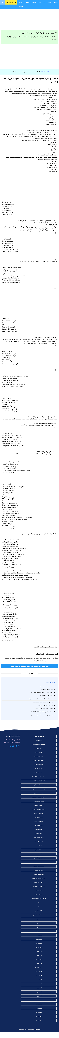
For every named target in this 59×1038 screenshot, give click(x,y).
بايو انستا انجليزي (38, 862)
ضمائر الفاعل (39, 890)
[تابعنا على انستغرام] (16, 746)
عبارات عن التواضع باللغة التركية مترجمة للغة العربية (41, 715)
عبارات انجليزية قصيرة (38, 882)
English (21, 2)
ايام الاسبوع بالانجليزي (39, 874)
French (21, 6)
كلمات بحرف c (39, 927)
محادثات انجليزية (38, 752)
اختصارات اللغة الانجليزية (38, 784)
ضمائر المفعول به (39, 894)
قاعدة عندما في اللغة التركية (47, 689)
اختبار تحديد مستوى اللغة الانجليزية (38, 789)
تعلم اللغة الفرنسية (38, 813)
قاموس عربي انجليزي (38, 805)
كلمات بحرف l (39, 963)
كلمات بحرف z (39, 1020)
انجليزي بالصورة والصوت (38, 837)
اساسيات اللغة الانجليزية (38, 736)
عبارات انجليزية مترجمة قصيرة (38, 744)
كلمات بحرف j (39, 955)
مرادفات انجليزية (38, 768)
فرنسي (49, 2)
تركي (44, 2)
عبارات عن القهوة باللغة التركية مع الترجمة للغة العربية (41, 698)
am (38, 906)
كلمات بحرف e (39, 935)
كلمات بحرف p (39, 979)
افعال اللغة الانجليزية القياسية (38, 776)
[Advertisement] (29, 17)
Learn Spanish (38, 833)
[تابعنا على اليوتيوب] (13, 746)
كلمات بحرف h (39, 947)
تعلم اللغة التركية (45, 71)
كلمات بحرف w (38, 1008)
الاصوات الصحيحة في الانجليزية (38, 797)
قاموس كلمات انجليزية (39, 801)
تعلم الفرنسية (39, 845)
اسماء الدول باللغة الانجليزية (38, 809)
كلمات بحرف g (39, 943)
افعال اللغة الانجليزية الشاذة (38, 780)
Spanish (28, 2)
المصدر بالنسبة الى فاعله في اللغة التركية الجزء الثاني (41, 692)
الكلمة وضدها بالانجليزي (38, 772)
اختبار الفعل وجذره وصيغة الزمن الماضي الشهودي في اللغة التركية (29, 666)
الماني (39, 2)
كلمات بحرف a (39, 918)
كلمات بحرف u (39, 1000)
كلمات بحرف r (39, 987)
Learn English (38, 829)
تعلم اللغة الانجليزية (38, 849)
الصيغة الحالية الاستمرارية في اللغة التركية (44, 686)
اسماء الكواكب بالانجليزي (38, 914)
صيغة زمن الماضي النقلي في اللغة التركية (44, 708)
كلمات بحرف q (39, 983)
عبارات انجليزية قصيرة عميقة (38, 878)
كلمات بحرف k (39, 959)
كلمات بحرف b (39, 923)
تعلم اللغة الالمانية (39, 817)
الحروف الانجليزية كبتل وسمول (39, 898)
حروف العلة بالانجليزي (39, 793)
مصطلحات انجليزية (39, 764)
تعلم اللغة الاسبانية (38, 821)
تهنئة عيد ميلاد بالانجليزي (38, 866)
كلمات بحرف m (38, 967)
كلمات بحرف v (39, 1004)
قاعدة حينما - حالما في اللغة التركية (45, 705)
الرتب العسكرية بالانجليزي (38, 886)
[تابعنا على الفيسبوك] (18, 746)
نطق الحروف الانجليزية (39, 858)
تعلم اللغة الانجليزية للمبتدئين (38, 760)
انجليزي (56, 2)
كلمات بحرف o (39, 975)
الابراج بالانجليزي (38, 910)
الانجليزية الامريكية (39, 841)
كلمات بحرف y (39, 1016)
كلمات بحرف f (39, 939)
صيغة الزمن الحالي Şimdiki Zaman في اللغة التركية (42, 711)
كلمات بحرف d (39, 931)
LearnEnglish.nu (11, 2)
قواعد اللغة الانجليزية (38, 756)
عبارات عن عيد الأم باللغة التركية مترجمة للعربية (43, 702)
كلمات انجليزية (39, 748)
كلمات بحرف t (39, 996)
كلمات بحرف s (39, 992)
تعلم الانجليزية (39, 740)
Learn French (39, 853)
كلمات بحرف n (39, 971)
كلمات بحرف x (39, 1012)
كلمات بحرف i (39, 951)
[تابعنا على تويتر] (10, 746)
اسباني (34, 2)
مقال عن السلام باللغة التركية (46, 695)
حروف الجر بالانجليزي (38, 870)
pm (38, 902)
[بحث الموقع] (2, 2)
